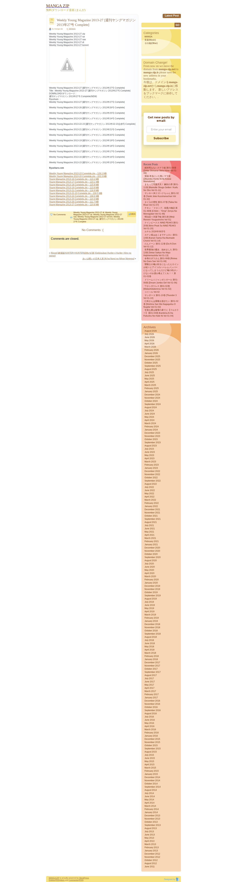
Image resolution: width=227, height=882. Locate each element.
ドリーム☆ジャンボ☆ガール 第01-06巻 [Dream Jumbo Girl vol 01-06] (160, 281)
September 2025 (153, 366)
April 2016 (149, 726)
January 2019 (151, 621)
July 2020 (149, 563)
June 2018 (150, 643)
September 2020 (153, 557)
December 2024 (152, 394)
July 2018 (149, 640)
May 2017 (149, 685)
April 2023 (149, 458)
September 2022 (153, 481)
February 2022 (152, 503)
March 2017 (150, 691)
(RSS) (57, 880)
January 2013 (151, 850)
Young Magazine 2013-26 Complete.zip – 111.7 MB (74, 202)
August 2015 (151, 752)
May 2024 (149, 417)
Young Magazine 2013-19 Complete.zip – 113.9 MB (74, 187)
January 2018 (151, 659)
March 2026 (150, 347)
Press (86, 878)
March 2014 (150, 806)
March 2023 (150, 461)
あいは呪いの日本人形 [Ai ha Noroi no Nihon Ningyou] (108, 258)
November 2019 (152, 589)
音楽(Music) (150, 40)
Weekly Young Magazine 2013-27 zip (96, 218)
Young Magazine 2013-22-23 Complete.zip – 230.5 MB (75, 193)
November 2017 (152, 665)
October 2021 (151, 516)
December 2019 (152, 586)
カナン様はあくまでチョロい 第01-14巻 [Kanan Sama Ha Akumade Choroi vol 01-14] (160, 238)
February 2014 (152, 809)
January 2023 (151, 468)
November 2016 (152, 704)
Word (81, 878)
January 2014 (151, 812)
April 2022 (149, 496)
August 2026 (151, 331)
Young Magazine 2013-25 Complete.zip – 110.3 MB (74, 199)
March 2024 (150, 423)
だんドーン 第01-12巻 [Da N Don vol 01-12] (159, 245)
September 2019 (153, 595)
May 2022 (149, 493)
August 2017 (151, 675)
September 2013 (153, 825)
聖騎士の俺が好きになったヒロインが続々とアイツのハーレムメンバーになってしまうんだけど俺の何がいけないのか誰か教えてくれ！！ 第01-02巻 (161, 270)
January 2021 (151, 544)
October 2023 (151, 439)
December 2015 (152, 739)
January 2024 (151, 430)
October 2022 (151, 477)
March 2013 (150, 844)
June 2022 (150, 490)
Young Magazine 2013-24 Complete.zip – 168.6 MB (74, 196)
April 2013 (149, 841)
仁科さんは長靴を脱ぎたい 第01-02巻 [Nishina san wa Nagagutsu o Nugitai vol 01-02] (160, 304)
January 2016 (151, 736)
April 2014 (149, 803)
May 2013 (149, 838)
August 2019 (151, 599)
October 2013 (151, 822)
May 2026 (149, 340)
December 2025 (152, 356)
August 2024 (151, 407)
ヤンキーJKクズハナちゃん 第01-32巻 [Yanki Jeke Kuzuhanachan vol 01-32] (161, 196)
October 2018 (151, 630)
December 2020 (152, 547)
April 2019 (149, 611)
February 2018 (152, 656)
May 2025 (149, 378)
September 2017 (153, 672)
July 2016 (149, 716)
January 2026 (151, 353)
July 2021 (149, 525)
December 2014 (152, 777)
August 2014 (151, 790)
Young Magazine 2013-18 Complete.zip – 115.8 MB (74, 185)
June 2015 (150, 758)
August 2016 (151, 713)
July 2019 (149, 602)
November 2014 (152, 780)
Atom (62, 880)
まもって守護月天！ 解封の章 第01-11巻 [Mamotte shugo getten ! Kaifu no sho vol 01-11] (161, 187)
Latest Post (172, 15)
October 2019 (151, 592)
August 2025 (151, 369)
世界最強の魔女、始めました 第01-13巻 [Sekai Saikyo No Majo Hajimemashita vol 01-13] (160, 252)
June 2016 (150, 720)
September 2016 (153, 710)
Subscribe (161, 138)
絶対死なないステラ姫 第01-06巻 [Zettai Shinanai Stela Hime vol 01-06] (160, 170)
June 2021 (150, 528)
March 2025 (150, 385)
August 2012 (151, 863)
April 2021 (149, 535)
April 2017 (149, 688)
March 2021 (150, 538)
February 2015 (152, 771)
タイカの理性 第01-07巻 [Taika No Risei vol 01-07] (160, 203)
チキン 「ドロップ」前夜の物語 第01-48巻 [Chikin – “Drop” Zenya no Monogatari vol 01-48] (160, 211)
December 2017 (152, 662)
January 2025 (151, 391)
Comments (73, 880)
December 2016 (152, 701)
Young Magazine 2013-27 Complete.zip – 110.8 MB (74, 204)
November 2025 (152, 359)
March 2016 (150, 729)
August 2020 (151, 560)
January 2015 (151, 774)
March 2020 (150, 576)
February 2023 (152, 465)
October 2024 (151, 401)
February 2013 (152, 847)
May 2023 (149, 455)
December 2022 (152, 471)
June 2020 (150, 567)
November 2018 (152, 627)
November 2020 (152, 551)
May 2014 (149, 799)
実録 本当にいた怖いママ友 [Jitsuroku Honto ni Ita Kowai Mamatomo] (157, 179)
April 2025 (149, 382)
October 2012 (151, 860)
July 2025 (149, 372)
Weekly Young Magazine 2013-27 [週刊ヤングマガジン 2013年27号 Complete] (96, 22)
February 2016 (152, 732)
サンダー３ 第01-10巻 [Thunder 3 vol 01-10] (160, 296)
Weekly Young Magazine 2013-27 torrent (94, 217)
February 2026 (152, 350)
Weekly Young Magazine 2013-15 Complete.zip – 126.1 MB (78, 173)
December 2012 (152, 854)
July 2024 (149, 410)
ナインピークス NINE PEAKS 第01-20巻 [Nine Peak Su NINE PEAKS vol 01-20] (161, 225)
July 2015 (149, 755)
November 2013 (152, 819)
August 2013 (151, 828)
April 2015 (149, 764)
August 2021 (151, 522)
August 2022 (151, 484)
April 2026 (149, 343)
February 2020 (152, 579)
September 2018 (153, 634)
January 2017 (151, 697)
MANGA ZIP (54, 878)
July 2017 (149, 678)
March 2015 (150, 768)
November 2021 (152, 512)
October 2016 (151, 707)
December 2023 (152, 433)
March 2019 (150, 614)
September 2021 (153, 519)
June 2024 (150, 414)
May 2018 (149, 646)
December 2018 (152, 624)
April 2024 (149, 420)
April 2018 (149, 650)
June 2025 (150, 375)
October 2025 (151, 363)
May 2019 (149, 608)
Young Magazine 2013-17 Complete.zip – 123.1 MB (74, 182)
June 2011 (150, 866)
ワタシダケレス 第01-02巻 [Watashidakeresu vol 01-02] (157, 287)
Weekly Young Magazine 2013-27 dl (88, 212)
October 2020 (151, 554)
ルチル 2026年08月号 (155, 231)
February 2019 (152, 618)
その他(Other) (151, 43)
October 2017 (151, 669)
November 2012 (152, 857)
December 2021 (152, 509)
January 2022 (151, 506)
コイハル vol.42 (152, 292)
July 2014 (149, 793)
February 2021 (152, 541)
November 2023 (152, 436)
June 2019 (150, 605)
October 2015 (151, 745)
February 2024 (152, 426)
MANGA (72, 29)
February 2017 (152, 694)
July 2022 (149, 487)
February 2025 (152, 388)
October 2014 (151, 783)
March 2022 (150, 500)
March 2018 (150, 653)
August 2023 (151, 445)
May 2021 (149, 532)
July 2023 (149, 449)
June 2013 (150, 834)
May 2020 (149, 570)
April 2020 (149, 573)
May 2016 (149, 723)
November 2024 (152, 398)
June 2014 (150, 796)
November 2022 (152, 474)
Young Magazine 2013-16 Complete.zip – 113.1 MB (74, 179)
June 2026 (150, 337)
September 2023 (153, 442)
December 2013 (152, 815)
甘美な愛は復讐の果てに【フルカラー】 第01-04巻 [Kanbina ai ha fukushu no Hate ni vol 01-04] (161, 313)
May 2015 (149, 761)
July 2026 (149, 334)
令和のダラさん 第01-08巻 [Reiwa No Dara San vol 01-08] (160, 260)
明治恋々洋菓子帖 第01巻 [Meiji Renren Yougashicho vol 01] (159, 218)
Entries (52, 880)
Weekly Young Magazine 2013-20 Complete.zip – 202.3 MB (78, 176)
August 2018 (151, 637)
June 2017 (150, 681)
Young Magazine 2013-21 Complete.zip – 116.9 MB (74, 190)
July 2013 (149, 831)
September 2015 (153, 748)
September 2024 (153, 404)
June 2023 (150, 452)
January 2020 (151, 583)
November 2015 (152, 742)
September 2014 (153, 787)
